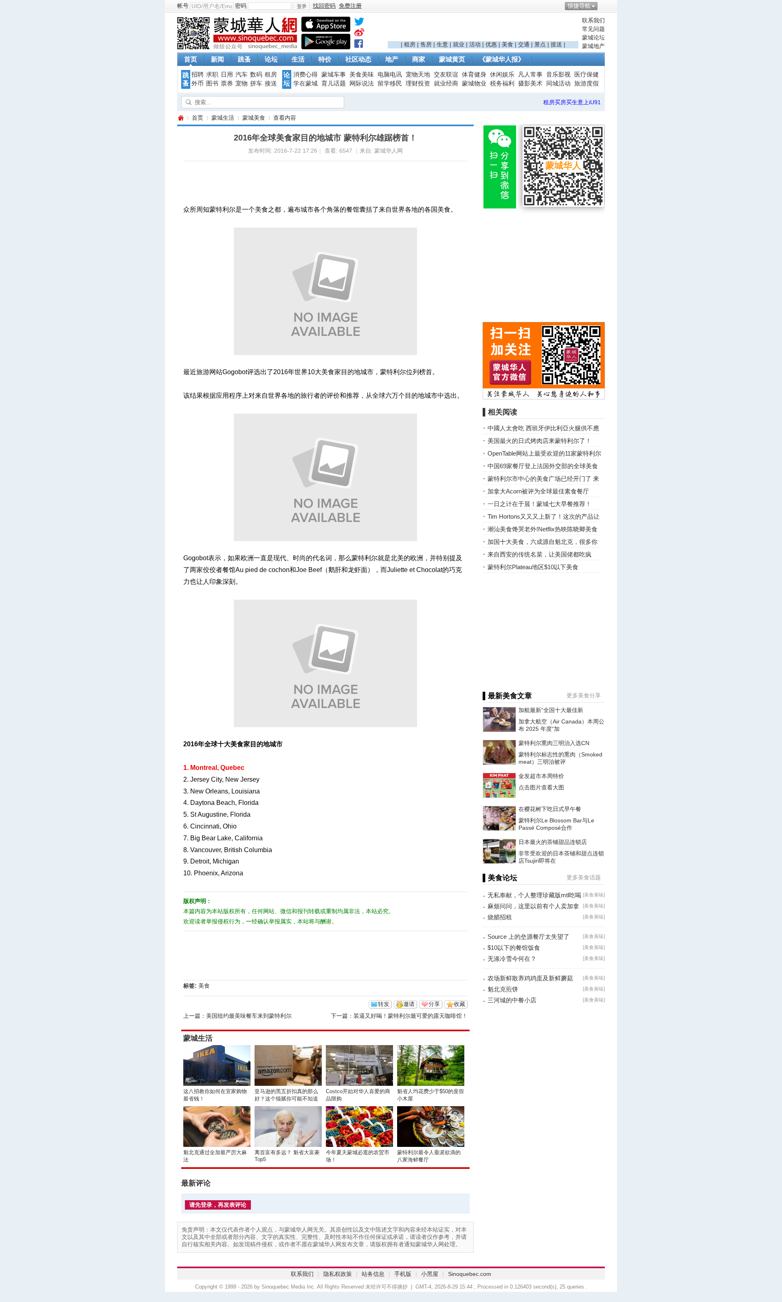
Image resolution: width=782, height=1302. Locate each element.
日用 (227, 74)
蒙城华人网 (180, 118)
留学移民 (390, 83)
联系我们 (593, 20)
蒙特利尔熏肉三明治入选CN (553, 743)
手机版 (402, 1274)
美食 (507, 44)
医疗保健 (586, 74)
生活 (298, 59)
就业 (458, 44)
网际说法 (361, 83)
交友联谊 (446, 74)
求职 (212, 74)
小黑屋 (429, 1274)
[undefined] (359, 23)
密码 (240, 5)
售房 (426, 44)
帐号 (183, 5)
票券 (227, 83)
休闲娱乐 (502, 74)
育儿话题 (333, 83)
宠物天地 (418, 74)
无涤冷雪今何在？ (512, 958)
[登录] (301, 6)
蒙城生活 (222, 117)
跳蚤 (244, 59)
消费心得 (305, 74)
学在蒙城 (305, 83)
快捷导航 (579, 5)
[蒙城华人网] (238, 47)
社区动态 (358, 59)
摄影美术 (530, 83)
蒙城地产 (593, 46)
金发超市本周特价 (541, 776)
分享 (434, 1004)
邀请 (409, 1004)
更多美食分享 (584, 695)
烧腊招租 (500, 917)
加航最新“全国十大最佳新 (550, 710)
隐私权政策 (337, 1274)
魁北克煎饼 (503, 989)
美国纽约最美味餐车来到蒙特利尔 (249, 1016)
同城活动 (558, 83)
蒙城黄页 (452, 59)
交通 (523, 44)
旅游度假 (586, 83)
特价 (325, 59)
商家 (418, 59)
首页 (190, 59)
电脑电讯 (390, 74)
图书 (212, 83)
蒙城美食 (253, 117)
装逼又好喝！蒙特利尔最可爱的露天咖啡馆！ (411, 1016)
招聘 (197, 74)
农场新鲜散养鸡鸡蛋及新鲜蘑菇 (530, 978)
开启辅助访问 (603, 5)
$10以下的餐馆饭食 (514, 947)
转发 (383, 1004)
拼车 (256, 83)
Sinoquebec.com (469, 1274)
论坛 (271, 59)
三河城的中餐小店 (512, 1000)
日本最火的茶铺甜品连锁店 (552, 842)
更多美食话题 (584, 877)
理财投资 (418, 83)
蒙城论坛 (593, 37)
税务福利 (502, 83)
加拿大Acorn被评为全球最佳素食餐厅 (538, 491)
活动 (475, 44)
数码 (256, 74)
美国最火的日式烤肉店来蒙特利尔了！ (539, 440)
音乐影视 (558, 74)
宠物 (241, 83)
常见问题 (593, 29)
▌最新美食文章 (507, 696)
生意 (442, 44)
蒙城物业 (474, 83)
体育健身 (474, 74)
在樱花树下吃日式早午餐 (549, 809)
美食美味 (361, 74)
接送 (556, 44)
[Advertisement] (483, 29)
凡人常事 (530, 74)
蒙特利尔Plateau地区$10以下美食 (533, 566)
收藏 (459, 1004)
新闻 (217, 59)
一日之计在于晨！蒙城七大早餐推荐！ (539, 503)
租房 (409, 44)
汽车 (241, 74)
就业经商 (446, 83)
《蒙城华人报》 (502, 59)
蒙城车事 (333, 74)
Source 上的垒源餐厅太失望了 (528, 936)
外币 (197, 83)
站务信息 (373, 1274)
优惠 (491, 44)
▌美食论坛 (500, 878)
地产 (391, 59)
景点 (540, 44)
